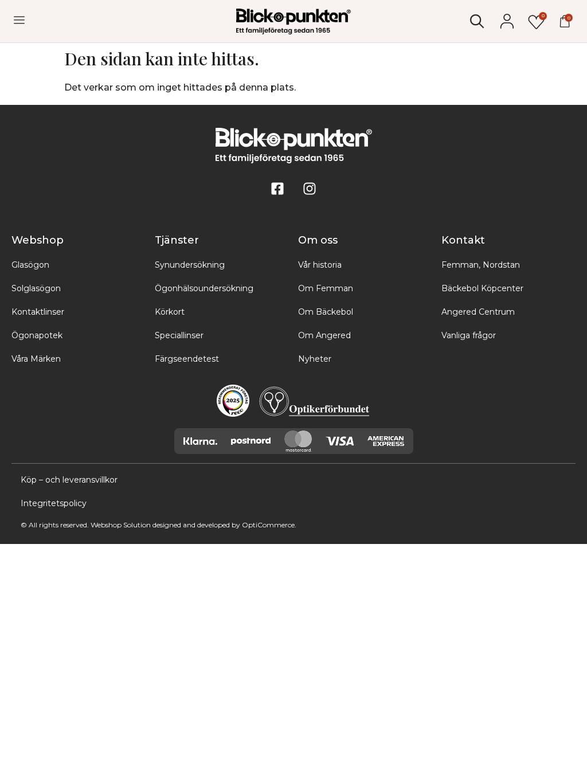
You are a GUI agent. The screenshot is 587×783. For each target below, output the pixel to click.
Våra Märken (36, 359)
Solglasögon (36, 288)
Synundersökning (190, 265)
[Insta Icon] (309, 188)
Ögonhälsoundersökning (204, 288)
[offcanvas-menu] (19, 20)
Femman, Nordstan (480, 265)
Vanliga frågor (468, 335)
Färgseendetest (187, 359)
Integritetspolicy (54, 503)
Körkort (170, 312)
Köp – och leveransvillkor (69, 480)
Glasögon (30, 265)
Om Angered (324, 335)
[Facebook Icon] (277, 188)
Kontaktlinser (37, 312)
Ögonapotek (36, 335)
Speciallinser (179, 335)
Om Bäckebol (325, 312)
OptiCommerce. (269, 524)
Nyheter (314, 359)
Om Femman (325, 288)
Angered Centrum (478, 312)
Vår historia (320, 265)
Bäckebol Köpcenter (482, 288)
